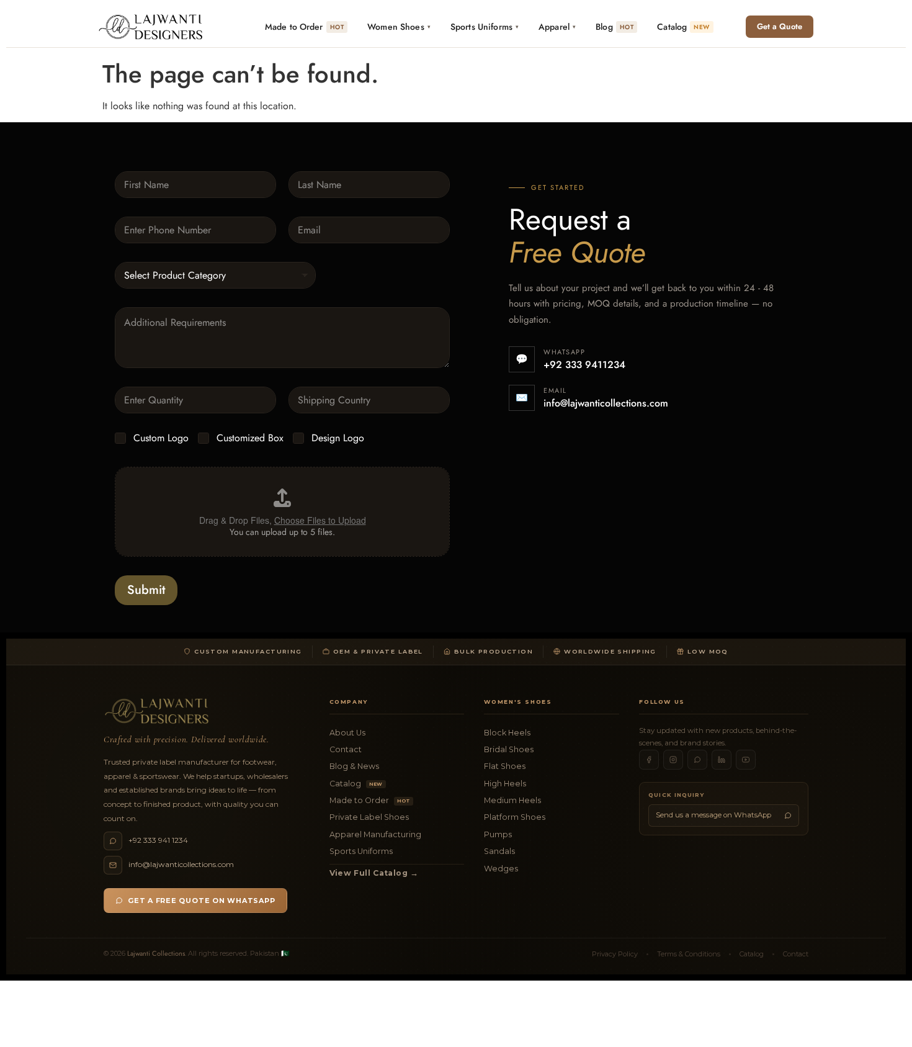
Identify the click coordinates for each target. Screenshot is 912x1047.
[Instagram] (673, 760)
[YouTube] (746, 760)
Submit (146, 590)
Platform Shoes (514, 817)
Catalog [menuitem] (683, 26)
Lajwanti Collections (156, 953)
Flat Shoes (504, 766)
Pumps (498, 834)
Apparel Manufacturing (375, 834)
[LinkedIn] (721, 760)
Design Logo (337, 438)
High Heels (505, 783)
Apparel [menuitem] (557, 26)
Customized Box (250, 438)
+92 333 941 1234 (158, 840)
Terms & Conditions (688, 954)
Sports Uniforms (361, 851)
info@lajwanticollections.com (605, 403)
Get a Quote (779, 26)
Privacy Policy (615, 954)
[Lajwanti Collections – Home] (153, 27)
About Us (347, 732)
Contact (345, 749)
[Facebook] (649, 760)
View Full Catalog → (374, 873)
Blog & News (354, 766)
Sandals (499, 851)
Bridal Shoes (509, 749)
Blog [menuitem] (614, 26)
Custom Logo (161, 438)
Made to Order (369, 800)
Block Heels (507, 732)
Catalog (356, 783)
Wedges (501, 868)
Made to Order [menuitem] (304, 26)
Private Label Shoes (369, 817)
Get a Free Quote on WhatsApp (201, 900)
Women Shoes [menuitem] (399, 26)
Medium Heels (512, 800)
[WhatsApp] (697, 760)
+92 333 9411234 (584, 364)
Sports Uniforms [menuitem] (484, 26)
